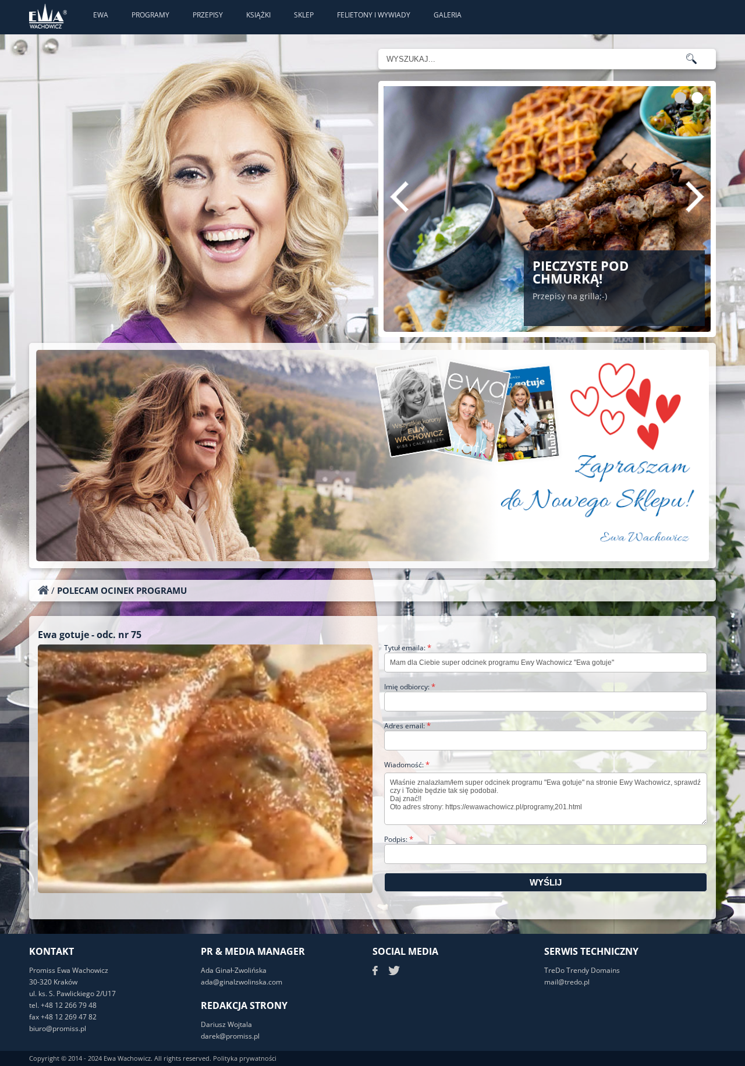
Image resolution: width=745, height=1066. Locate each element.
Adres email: (407, 726)
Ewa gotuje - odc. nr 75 (89, 634)
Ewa (100, 15)
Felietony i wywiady (373, 15)
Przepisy (208, 15)
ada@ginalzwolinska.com (241, 982)
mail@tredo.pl (567, 982)
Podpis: (398, 839)
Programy (150, 15)
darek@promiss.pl (230, 1036)
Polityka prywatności (244, 1058)
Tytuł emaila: (407, 648)
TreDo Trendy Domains (582, 970)
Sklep (304, 15)
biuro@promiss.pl (57, 1028)
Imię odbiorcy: (409, 687)
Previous (399, 196)
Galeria (448, 15)
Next (695, 196)
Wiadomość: (407, 765)
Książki (258, 15)
